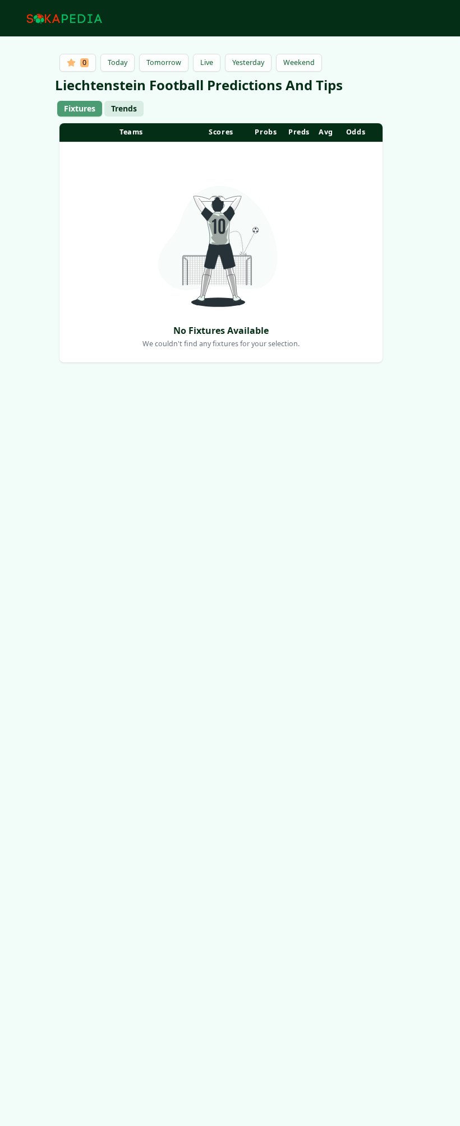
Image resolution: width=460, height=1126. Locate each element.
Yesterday (248, 62)
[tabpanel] (221, 242)
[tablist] (100, 109)
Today (117, 62)
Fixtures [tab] (79, 108)
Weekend (299, 62)
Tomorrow (163, 62)
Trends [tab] (124, 108)
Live (206, 62)
